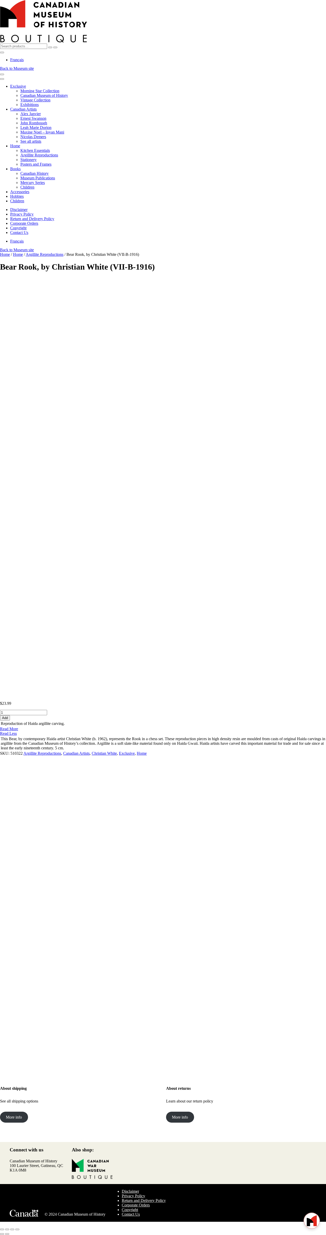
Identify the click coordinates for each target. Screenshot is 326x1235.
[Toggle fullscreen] (7, 1229)
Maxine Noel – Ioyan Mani (42, 132)
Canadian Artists (23, 109)
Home (15, 146)
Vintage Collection (35, 100)
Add (5, 718)
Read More (9, 729)
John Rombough (33, 123)
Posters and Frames (35, 164)
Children (27, 187)
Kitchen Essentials (35, 150)
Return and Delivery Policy (32, 219)
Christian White (104, 753)
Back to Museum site (17, 68)
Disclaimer (19, 209)
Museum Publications (37, 178)
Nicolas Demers (33, 137)
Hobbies (17, 196)
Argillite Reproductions (39, 155)
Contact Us (19, 232)
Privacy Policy (22, 214)
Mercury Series (32, 182)
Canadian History (34, 173)
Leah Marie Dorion (35, 127)
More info (14, 1117)
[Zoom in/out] (2, 1229)
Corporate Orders (24, 223)
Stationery (28, 159)
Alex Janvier (30, 114)
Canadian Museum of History (44, 95)
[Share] (12, 1229)
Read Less (8, 733)
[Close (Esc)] (17, 1229)
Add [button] (25, 869)
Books (15, 169)
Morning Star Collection (39, 91)
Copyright (18, 228)
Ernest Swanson (33, 118)
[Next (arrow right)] (7, 1234)
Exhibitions (29, 104)
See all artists (30, 141)
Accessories (19, 192)
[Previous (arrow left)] (2, 1234)
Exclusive (18, 86)
